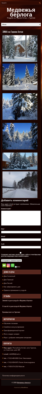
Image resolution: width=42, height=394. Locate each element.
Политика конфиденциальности (13, 376)
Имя (3, 229)
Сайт (3, 244)
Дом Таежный (8, 280)
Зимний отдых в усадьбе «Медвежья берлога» (17, 300)
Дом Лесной (8, 283)
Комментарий (6, 209)
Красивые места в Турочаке (11, 312)
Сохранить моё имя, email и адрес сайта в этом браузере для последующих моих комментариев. (21, 255)
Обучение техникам (11, 323)
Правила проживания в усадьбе (15, 290)
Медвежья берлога (21, 12)
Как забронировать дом (12, 287)
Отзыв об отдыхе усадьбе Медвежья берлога (17, 306)
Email (3, 236)
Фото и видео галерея (11, 334)
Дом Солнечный (9, 276)
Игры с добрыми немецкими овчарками (17, 337)
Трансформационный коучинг (14, 330)
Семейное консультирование (14, 327)
